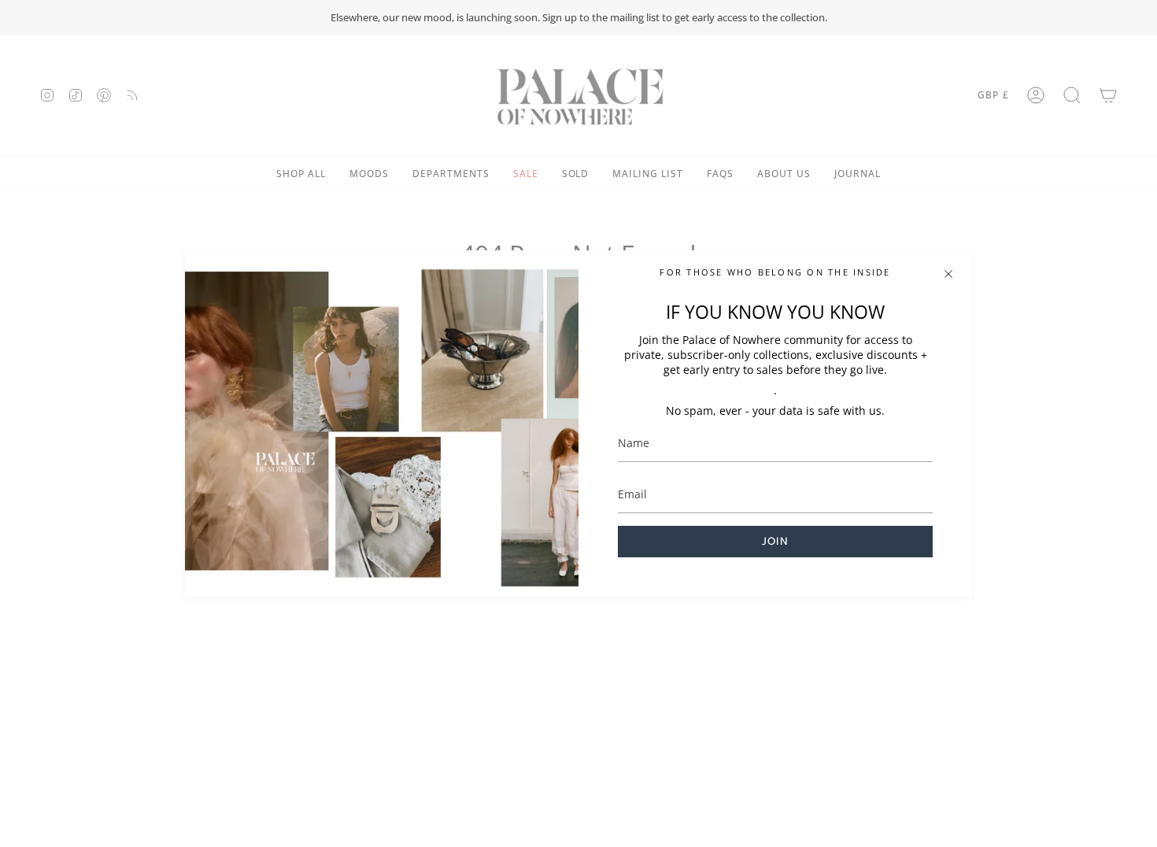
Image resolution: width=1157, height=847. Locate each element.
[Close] (948, 274)
